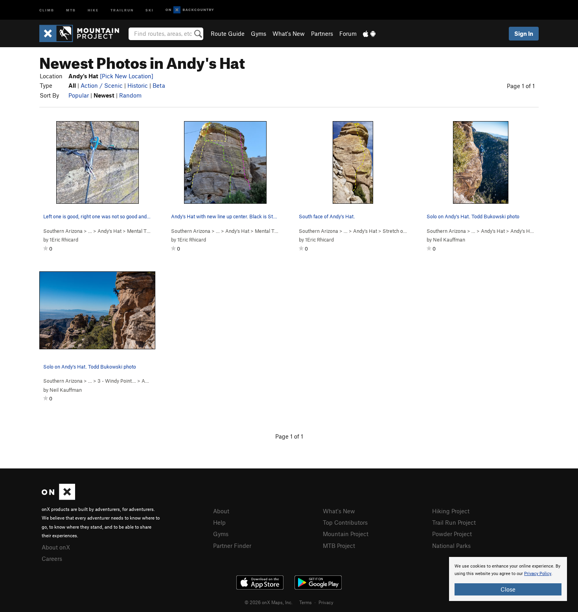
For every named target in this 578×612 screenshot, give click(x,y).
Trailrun (122, 9)
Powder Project (452, 533)
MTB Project (339, 545)
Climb (46, 9)
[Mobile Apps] (369, 33)
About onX (56, 547)
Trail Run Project (454, 522)
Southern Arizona (63, 231)
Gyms (258, 33)
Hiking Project (450, 510)
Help (219, 522)
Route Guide (228, 33)
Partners (322, 33)
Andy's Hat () (530, 231)
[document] (508, 578)
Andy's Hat (109, 231)
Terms (305, 602)
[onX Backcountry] (190, 10)
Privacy (325, 602)
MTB (71, 9)
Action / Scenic (102, 85)
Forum (348, 33)
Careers (52, 558)
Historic (137, 85)
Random (130, 95)
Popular (78, 95)
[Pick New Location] (126, 75)
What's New (288, 33)
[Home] (83, 33)
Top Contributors (345, 522)
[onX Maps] (58, 497)
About (221, 510)
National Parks (451, 545)
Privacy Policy (537, 573)
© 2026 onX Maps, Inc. (269, 602)
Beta (159, 85)
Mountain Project (345, 533)
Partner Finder (232, 545)
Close (508, 589)
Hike (93, 9)
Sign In (523, 33)
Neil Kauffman (449, 239)
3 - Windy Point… (117, 381)
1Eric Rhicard (64, 239)
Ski (149, 9)
